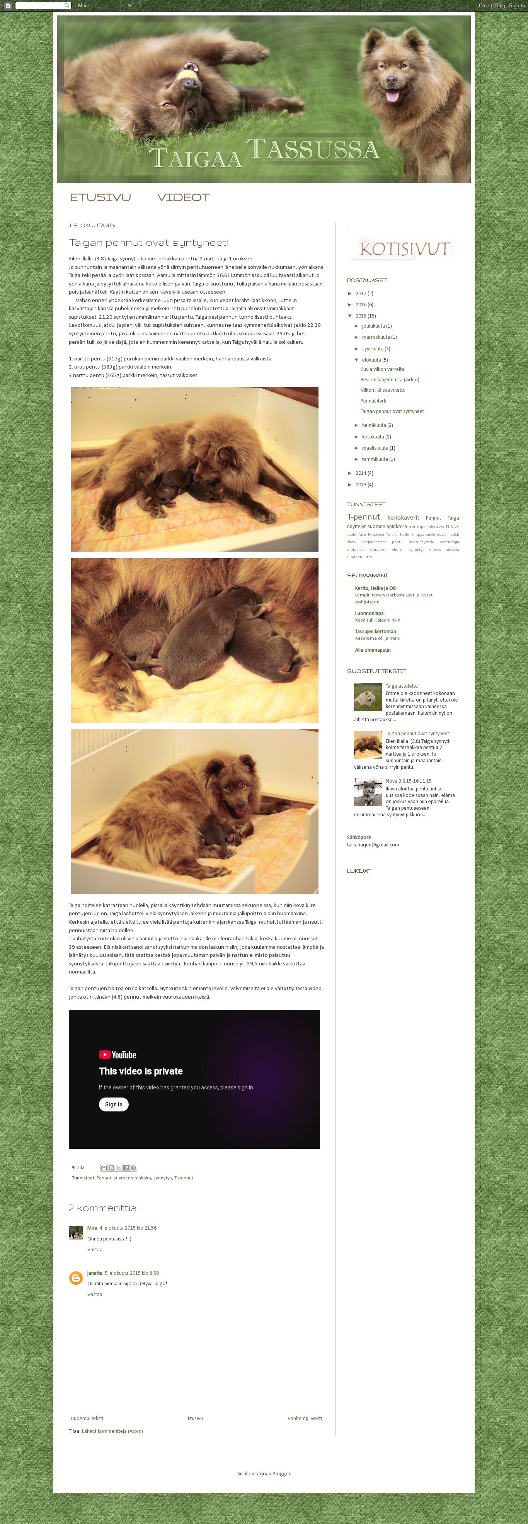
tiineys (435, 550)
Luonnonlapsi (370, 614)
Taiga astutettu (402, 686)
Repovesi (376, 535)
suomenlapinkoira (132, 1178)
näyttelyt (356, 527)
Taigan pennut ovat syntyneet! (393, 412)
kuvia (441, 535)
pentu (397, 542)
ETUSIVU (100, 197)
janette (94, 1273)
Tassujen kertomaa (375, 632)
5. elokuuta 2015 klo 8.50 (132, 1273)
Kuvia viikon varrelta (382, 369)
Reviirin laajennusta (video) (390, 380)
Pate (362, 535)
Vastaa (94, 1250)
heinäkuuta (374, 425)
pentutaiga (449, 542)
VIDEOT (183, 197)
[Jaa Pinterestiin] (133, 1168)
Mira (92, 1228)
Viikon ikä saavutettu (383, 390)
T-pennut (183, 1178)
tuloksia (452, 550)
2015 (362, 316)
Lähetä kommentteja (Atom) (112, 1431)
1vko (431, 527)
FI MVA (453, 527)
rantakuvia (356, 550)
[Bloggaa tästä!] (111, 1168)
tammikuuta (375, 459)
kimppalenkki (423, 535)
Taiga (453, 518)
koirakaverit (403, 518)
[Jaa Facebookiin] (126, 1168)
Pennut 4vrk (373, 401)
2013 (362, 485)
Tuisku (392, 535)
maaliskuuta (376, 448)
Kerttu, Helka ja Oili (376, 588)
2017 (362, 294)
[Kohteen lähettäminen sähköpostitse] (104, 1168)
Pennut (104, 1178)
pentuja (417, 527)
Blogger (281, 1474)
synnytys (162, 1178)
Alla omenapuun (373, 650)
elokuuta (372, 360)
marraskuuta (376, 337)
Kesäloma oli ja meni (377, 638)
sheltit (398, 550)
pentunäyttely (421, 542)
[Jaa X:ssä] (119, 1168)
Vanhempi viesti (305, 1419)
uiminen (354, 557)
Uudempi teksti (87, 1419)
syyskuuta (373, 349)
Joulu (351, 535)
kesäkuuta (373, 437)
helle (404, 535)
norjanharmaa (374, 542)
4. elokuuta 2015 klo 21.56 (128, 1228)
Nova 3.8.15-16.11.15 (409, 781)
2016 (362, 305)
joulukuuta (374, 326)
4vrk (440, 527)
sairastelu (379, 550)
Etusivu (195, 1419)
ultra (367, 557)
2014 (362, 473)
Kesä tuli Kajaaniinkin (377, 620)
